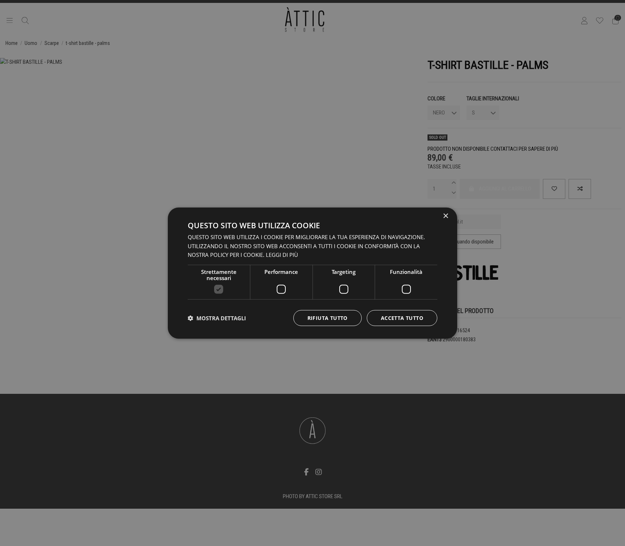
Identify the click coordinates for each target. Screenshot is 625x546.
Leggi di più (282, 254)
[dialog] (312, 273)
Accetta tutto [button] (402, 317)
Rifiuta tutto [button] (327, 317)
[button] (217, 318)
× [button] (445, 215)
